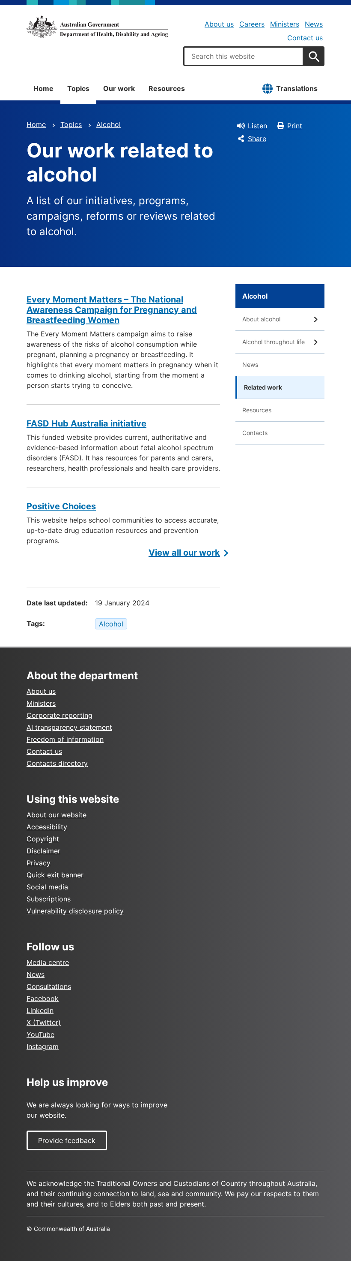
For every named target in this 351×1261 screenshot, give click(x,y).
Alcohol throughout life (273, 341)
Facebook (43, 998)
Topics (78, 88)
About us (219, 24)
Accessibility (47, 827)
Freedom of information (65, 739)
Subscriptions (49, 899)
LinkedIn (40, 1010)
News (314, 24)
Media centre (48, 962)
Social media (47, 887)
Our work (119, 88)
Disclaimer (43, 851)
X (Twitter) (44, 1022)
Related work (263, 387)
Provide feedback (66, 1140)
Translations (297, 88)
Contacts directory (57, 763)
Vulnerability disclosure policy (75, 911)
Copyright (43, 839)
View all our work (184, 552)
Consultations (49, 986)
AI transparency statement (69, 727)
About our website (56, 814)
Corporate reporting (59, 715)
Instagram (43, 1046)
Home (43, 88)
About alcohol (261, 319)
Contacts (255, 432)
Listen (257, 125)
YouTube (40, 1034)
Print (294, 125)
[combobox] (243, 56)
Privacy (39, 863)
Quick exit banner (55, 875)
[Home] (97, 26)
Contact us (305, 37)
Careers (252, 24)
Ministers (284, 24)
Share (257, 138)
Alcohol (108, 124)
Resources (167, 88)
